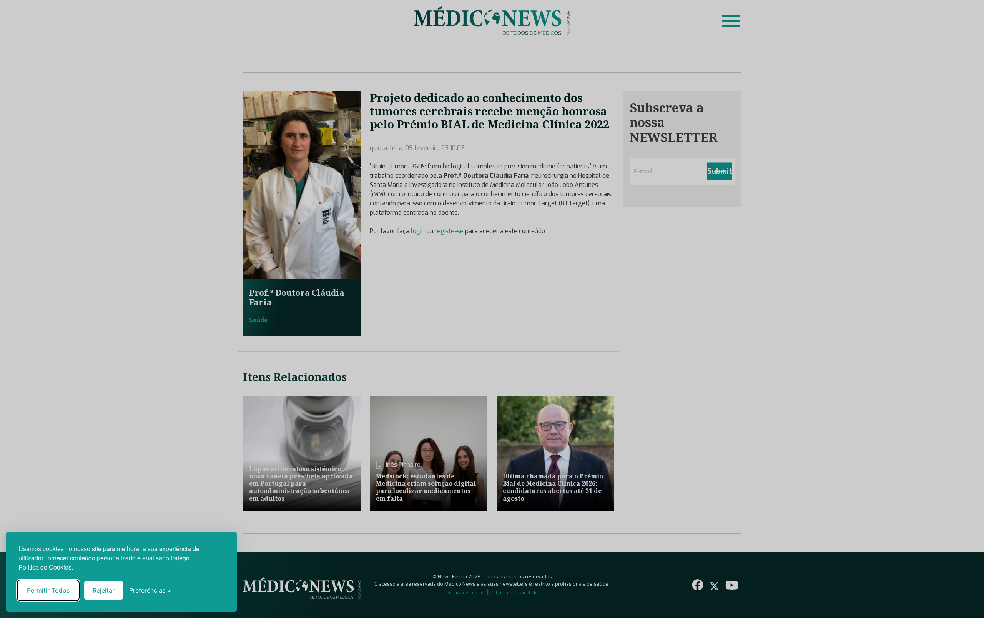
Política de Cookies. (45, 567)
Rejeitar (104, 590)
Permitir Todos (48, 590)
